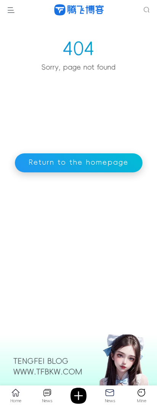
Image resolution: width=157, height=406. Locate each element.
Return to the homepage (79, 162)
